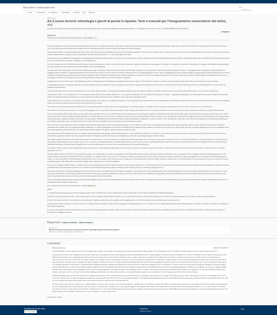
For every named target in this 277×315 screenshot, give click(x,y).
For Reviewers (40, 12)
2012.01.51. (91, 186)
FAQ (84, 12)
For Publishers (53, 12)
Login (242, 309)
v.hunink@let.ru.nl (90, 38)
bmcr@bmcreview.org (145, 311)
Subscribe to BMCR (30, 311)
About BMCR (66, 12)
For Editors (76, 12)
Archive (29, 12)
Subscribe (92, 12)
